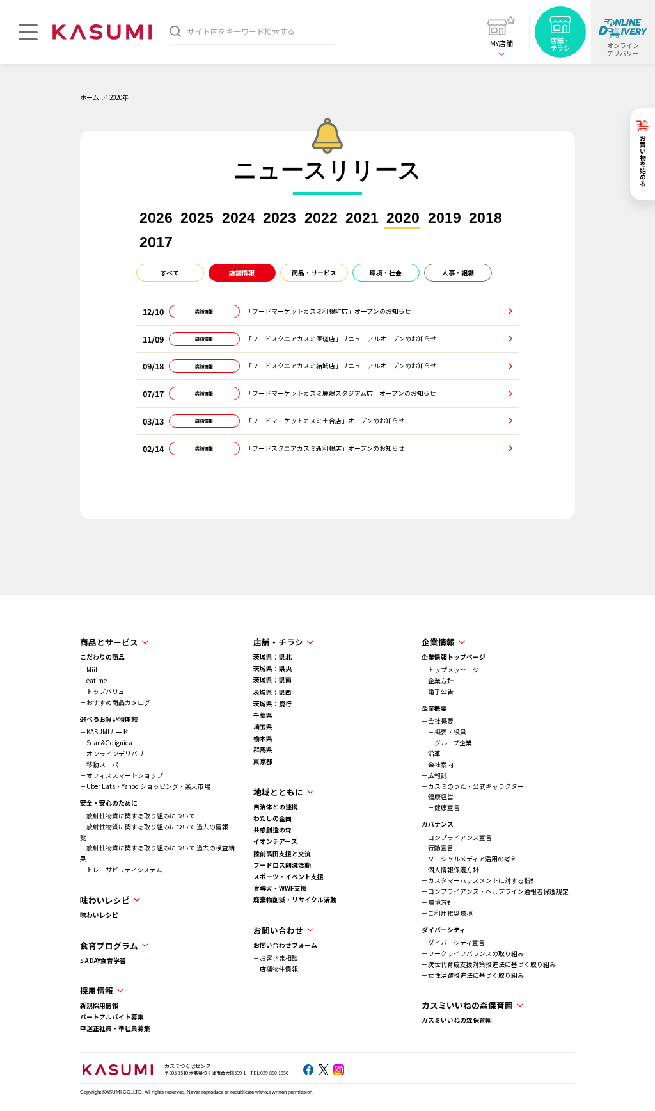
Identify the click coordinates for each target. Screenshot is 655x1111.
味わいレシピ (99, 915)
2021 (362, 218)
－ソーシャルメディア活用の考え (469, 858)
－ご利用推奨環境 (447, 913)
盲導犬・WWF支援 (280, 888)
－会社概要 (438, 721)
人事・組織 (458, 272)
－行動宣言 (438, 847)
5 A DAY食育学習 (103, 960)
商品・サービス (314, 272)
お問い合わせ (278, 930)
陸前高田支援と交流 (282, 853)
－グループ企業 (447, 742)
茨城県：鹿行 (272, 703)
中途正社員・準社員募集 (115, 1028)
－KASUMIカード (104, 731)
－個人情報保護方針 (450, 869)
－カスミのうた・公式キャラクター (473, 786)
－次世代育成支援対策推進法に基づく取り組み (489, 964)
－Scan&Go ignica (106, 742)
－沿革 (431, 753)
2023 (279, 218)
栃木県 (262, 738)
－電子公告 (438, 691)
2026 (156, 218)
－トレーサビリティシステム (121, 869)
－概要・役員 (444, 731)
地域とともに (278, 792)
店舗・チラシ (278, 642)
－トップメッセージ (450, 669)
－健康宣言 (441, 807)
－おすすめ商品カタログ (115, 702)
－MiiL (89, 669)
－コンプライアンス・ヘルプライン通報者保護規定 (495, 891)
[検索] (175, 31)
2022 (321, 218)
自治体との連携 (275, 806)
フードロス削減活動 (282, 865)
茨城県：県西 (272, 692)
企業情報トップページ (453, 657)
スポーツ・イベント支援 (288, 876)
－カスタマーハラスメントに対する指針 (479, 880)
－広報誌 (434, 775)
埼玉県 (262, 726)
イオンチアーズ (275, 841)
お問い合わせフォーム (285, 945)
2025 (197, 218)
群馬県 (262, 749)
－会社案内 (438, 764)
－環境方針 (438, 902)
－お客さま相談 (275, 957)
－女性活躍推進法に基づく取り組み (473, 975)
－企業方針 (438, 680)
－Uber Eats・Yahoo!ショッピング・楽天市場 (145, 786)
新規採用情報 (99, 1005)
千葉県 (262, 715)
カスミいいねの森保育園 (457, 1020)
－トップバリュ (102, 691)
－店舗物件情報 (275, 968)
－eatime (93, 680)
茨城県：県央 (272, 668)
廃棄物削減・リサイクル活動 (294, 899)
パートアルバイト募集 (112, 1016)
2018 (485, 218)
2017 (156, 242)
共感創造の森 (272, 829)
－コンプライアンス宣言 (457, 837)
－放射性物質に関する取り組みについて (137, 815)
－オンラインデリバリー (115, 753)
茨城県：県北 (272, 657)
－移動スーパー (102, 764)
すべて (170, 272)
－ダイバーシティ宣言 (453, 942)
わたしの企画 (272, 818)
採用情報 (96, 990)
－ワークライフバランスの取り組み (473, 953)
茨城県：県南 (272, 680)
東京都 (262, 761)
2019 (444, 218)
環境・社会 (386, 272)
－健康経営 (438, 796)
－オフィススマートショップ (121, 775)
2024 (238, 218)
